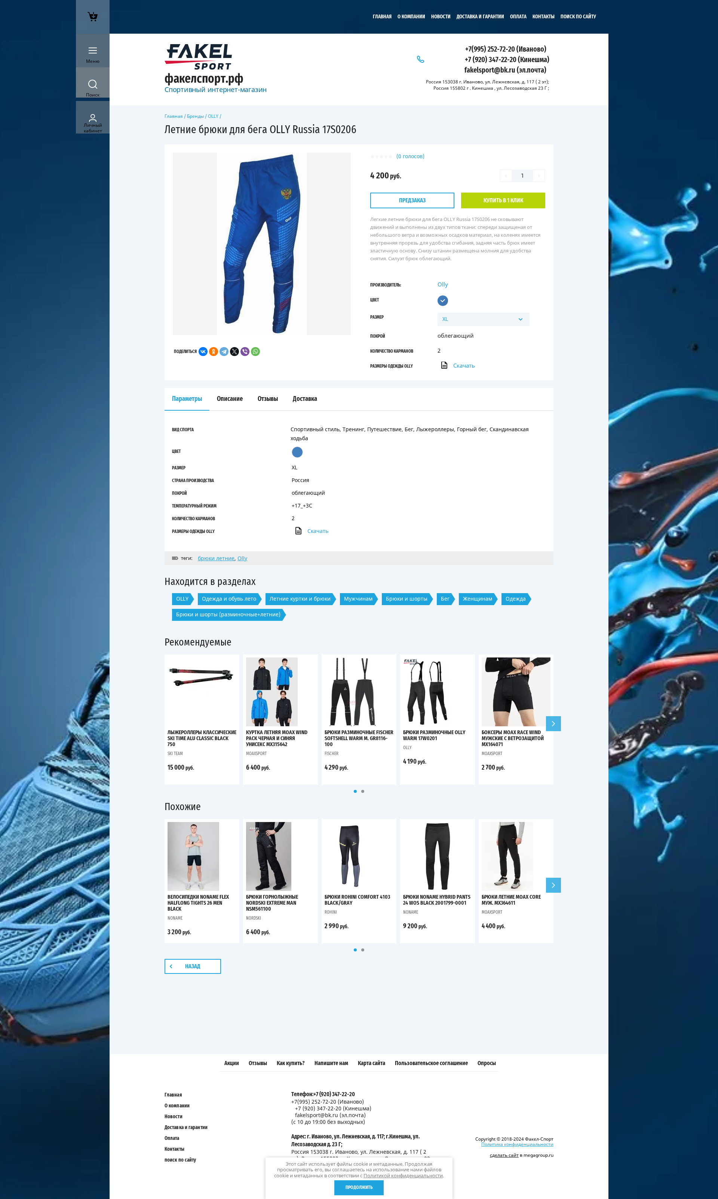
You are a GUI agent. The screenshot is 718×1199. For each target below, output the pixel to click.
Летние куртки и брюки (300, 598)
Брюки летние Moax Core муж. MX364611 (511, 900)
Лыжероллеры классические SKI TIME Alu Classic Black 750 (202, 738)
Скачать (464, 365)
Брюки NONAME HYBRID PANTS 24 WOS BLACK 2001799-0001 (436, 900)
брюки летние (216, 558)
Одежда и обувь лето (229, 598)
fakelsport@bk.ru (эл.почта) (505, 70)
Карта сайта (371, 1063)
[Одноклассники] (213, 351)
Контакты (544, 16)
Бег (445, 598)
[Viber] (244, 351)
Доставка (305, 399)
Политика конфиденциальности (517, 1144)
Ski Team (175, 753)
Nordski (253, 918)
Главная (382, 16)
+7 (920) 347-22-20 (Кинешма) (507, 60)
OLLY (213, 116)
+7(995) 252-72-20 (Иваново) (505, 49)
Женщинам (477, 598)
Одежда (516, 598)
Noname (175, 918)
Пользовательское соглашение (431, 1063)
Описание (230, 399)
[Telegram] (224, 351)
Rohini (331, 912)
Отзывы (258, 1063)
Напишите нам (331, 1063)
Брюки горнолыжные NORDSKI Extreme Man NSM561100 (272, 903)
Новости (441, 16)
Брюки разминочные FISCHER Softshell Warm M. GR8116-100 (359, 738)
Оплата (518, 16)
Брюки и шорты (406, 598)
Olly (443, 284)
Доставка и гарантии (480, 16)
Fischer (331, 753)
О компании (411, 16)
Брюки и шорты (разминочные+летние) (228, 614)
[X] (234, 351)
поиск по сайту (578, 16)
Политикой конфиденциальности (403, 1175)
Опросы (487, 1063)
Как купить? (291, 1063)
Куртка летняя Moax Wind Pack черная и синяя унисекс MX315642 (276, 738)
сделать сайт (504, 1155)
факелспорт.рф (204, 79)
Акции (231, 1063)
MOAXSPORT (256, 753)
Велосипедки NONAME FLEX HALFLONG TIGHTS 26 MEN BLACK (198, 903)
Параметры (187, 399)
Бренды (195, 116)
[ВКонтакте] (203, 351)
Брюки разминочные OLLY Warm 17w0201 (434, 735)
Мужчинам (358, 598)
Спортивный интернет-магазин (216, 89)
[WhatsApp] (255, 351)
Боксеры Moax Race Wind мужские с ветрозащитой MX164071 (513, 738)
